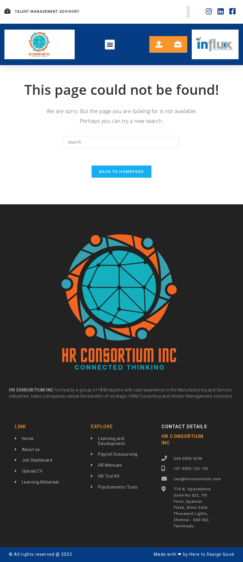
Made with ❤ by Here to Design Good (194, 554)
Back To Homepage (121, 171)
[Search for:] (121, 141)
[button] (110, 44)
